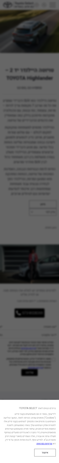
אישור (45, 453)
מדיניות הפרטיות (44, 443)
